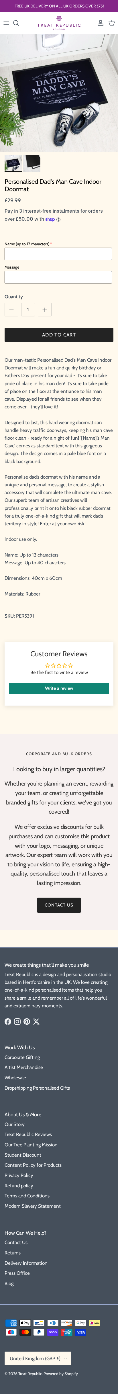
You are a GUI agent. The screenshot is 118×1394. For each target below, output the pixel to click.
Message (12, 267)
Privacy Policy (19, 1175)
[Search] (19, 23)
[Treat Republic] (59, 23)
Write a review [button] (59, 688)
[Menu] (6, 23)
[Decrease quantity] (11, 309)
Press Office (17, 1273)
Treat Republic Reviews (28, 1134)
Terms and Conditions (27, 1196)
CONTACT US (59, 905)
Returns (13, 1253)
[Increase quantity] (45, 309)
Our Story (15, 1124)
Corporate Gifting (22, 1057)
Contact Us (16, 1242)
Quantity (14, 296)
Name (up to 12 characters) (27, 243)
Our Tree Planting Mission (31, 1145)
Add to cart (59, 335)
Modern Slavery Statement (33, 1206)
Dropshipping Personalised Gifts (37, 1088)
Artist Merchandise (24, 1067)
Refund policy (19, 1186)
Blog (9, 1283)
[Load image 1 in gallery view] (59, 93)
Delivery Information (26, 1263)
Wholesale (15, 1077)
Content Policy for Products (33, 1165)
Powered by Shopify (61, 1373)
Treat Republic (30, 1373)
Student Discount (23, 1155)
